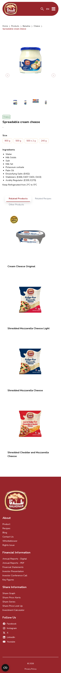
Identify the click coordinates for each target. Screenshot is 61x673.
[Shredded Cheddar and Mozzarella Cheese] (30, 423)
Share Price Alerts (12, 597)
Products (15, 26)
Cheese (37, 26)
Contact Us (8, 536)
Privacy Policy (30, 669)
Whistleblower (10, 540)
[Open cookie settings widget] (5, 667)
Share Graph (9, 593)
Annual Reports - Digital (15, 558)
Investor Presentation (13, 571)
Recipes (6, 528)
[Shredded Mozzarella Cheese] (30, 361)
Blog (5, 532)
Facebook (11, 623)
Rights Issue (9, 545)
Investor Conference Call (15, 575)
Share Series (9, 601)
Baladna (26, 26)
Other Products (16, 204)
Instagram (12, 628)
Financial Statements (13, 567)
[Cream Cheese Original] (30, 237)
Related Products (18, 198)
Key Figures (8, 579)
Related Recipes (43, 198)
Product (6, 524)
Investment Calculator (13, 610)
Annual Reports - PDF (13, 563)
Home (5, 26)
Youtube (11, 641)
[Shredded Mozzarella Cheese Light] (30, 299)
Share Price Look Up (13, 605)
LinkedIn (11, 637)
